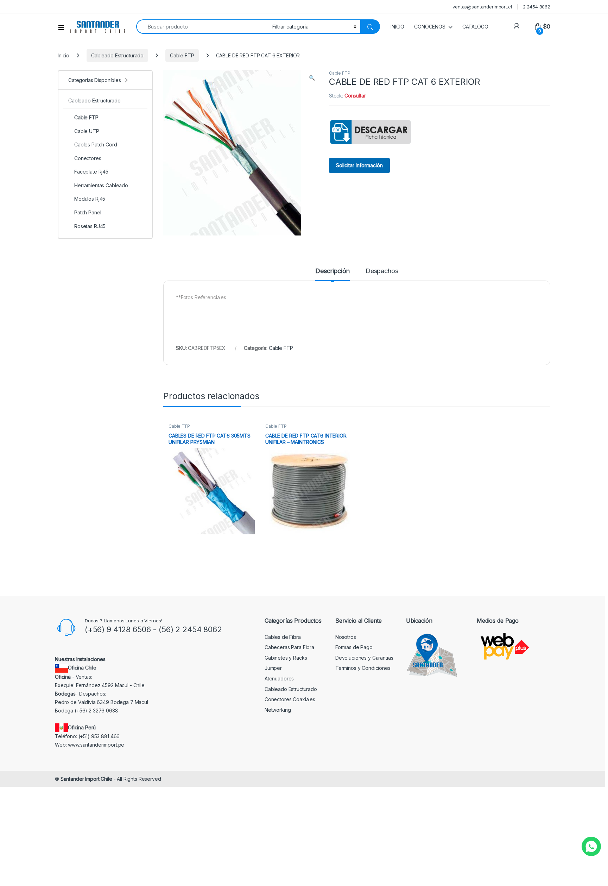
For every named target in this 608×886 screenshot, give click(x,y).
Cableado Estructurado (117, 55)
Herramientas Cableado (101, 185)
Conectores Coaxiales (290, 699)
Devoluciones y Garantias (364, 658)
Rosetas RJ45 (90, 226)
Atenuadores (279, 678)
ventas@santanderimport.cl (482, 7)
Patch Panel (87, 212)
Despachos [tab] (382, 271)
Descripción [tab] (332, 271)
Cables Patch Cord (95, 144)
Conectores (87, 158)
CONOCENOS (429, 27)
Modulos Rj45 (89, 199)
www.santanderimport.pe (96, 745)
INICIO (397, 27)
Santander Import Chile (86, 779)
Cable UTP (86, 131)
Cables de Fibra (283, 637)
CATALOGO (475, 27)
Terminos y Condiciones (363, 668)
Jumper (273, 668)
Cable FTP (182, 55)
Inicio (63, 55)
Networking (278, 710)
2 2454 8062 (536, 7)
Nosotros (345, 637)
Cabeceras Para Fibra (289, 647)
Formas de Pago (354, 647)
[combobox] (202, 26)
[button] (312, 78)
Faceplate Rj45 (91, 172)
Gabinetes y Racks (286, 658)
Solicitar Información (359, 165)
